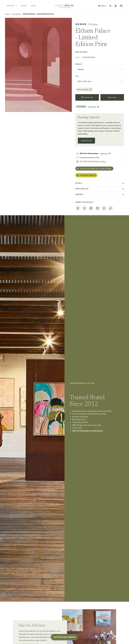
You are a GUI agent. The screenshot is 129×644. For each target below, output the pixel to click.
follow (103, 161)
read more (92, 107)
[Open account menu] (115, 6)
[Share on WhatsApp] (104, 208)
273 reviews (93, 24)
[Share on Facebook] (77, 208)
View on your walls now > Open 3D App (95, 168)
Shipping (79, 194)
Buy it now (112, 97)
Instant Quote (86, 140)
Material (78, 64)
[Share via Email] (97, 208)
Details (78, 183)
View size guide (82, 89)
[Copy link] (110, 208)
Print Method (81, 189)
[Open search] (110, 6)
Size (77, 76)
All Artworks (16, 14)
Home (7, 14)
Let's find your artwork (64, 637)
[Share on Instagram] (90, 208)
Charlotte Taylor (88, 57)
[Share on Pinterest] (84, 208)
